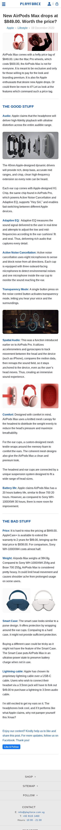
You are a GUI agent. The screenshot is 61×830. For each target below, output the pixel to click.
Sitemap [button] (29, 786)
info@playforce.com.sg (31, 812)
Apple (10, 27)
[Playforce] (30, 4)
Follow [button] (29, 795)
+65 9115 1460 (31, 816)
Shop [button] (29, 776)
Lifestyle (23, 27)
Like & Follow (11, 747)
